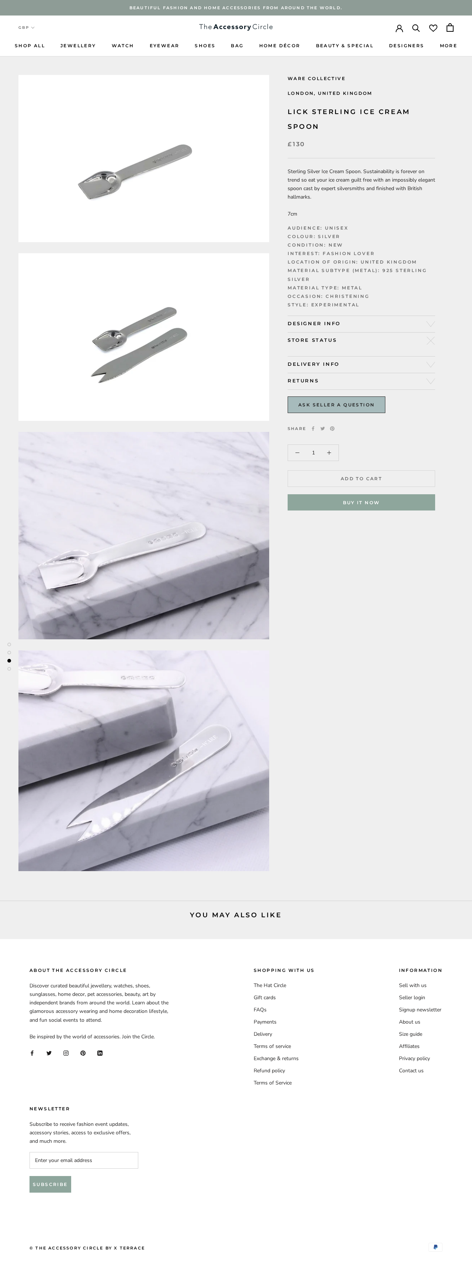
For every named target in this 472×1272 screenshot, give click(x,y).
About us (409, 1021)
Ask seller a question (336, 405)
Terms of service (272, 1046)
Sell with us (413, 985)
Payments (265, 1021)
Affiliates (409, 1046)
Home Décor (280, 45)
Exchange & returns (276, 1058)
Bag (237, 45)
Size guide (410, 1034)
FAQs (260, 1009)
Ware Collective (317, 78)
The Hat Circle (270, 985)
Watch (123, 45)
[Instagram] (66, 1052)
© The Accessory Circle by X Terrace (87, 1248)
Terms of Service (273, 1082)
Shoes (205, 45)
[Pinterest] (332, 428)
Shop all (30, 45)
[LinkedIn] (100, 1052)
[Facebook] (313, 428)
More (449, 45)
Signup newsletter (420, 1009)
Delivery (263, 1034)
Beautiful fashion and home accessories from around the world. (236, 7)
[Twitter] (322, 428)
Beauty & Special (345, 45)
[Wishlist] (433, 27)
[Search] (416, 27)
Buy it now (361, 502)
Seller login (412, 997)
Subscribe (50, 1184)
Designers (406, 45)
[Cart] (450, 27)
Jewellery (78, 45)
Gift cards (265, 997)
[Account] (399, 27)
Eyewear (165, 45)
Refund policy (269, 1070)
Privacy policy (414, 1058)
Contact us (411, 1070)
